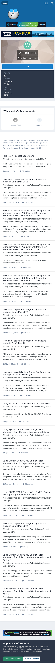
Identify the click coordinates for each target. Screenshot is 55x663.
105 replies (28, 202)
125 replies (25, 421)
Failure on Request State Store (16, 148)
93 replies (28, 515)
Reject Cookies (32, 659)
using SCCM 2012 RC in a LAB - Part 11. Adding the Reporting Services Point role (26, 493)
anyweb (26, 185)
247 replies (29, 581)
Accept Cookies (14, 659)
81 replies (27, 236)
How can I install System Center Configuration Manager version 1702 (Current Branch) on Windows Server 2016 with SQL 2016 (26, 213)
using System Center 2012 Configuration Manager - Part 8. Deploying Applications (24, 462)
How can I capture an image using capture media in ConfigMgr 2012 (24, 180)
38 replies (26, 395)
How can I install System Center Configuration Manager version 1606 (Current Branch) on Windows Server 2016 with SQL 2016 (25, 142)
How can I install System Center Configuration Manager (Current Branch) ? (26, 373)
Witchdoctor (8, 140)
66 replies (26, 301)
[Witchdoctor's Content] (27, 66)
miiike (25, 159)
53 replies (28, 484)
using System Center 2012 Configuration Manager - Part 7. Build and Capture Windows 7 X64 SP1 (27, 557)
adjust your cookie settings (38, 649)
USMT (43, 159)
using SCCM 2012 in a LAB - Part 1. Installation (26, 403)
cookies (20, 646)
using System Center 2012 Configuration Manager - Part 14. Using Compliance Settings (26, 430)
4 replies (24, 453)
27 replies (25, 171)
